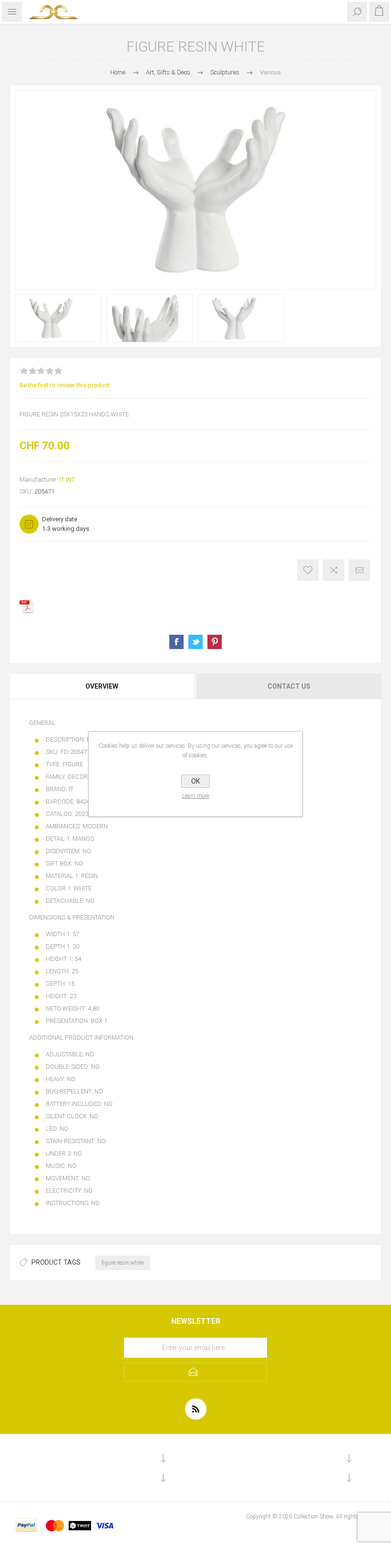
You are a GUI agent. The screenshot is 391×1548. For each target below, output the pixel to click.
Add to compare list (333, 570)
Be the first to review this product (65, 385)
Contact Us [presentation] (289, 686)
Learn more (195, 796)
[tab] (103, 686)
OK (195, 781)
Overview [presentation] (101, 686)
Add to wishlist (308, 570)
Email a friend (359, 570)
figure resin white (123, 1262)
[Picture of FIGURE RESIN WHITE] (58, 318)
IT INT (67, 479)
